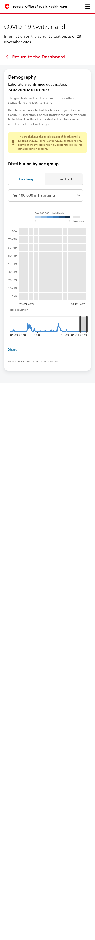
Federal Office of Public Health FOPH (40, 6)
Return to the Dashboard (38, 56)
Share (13, 349)
